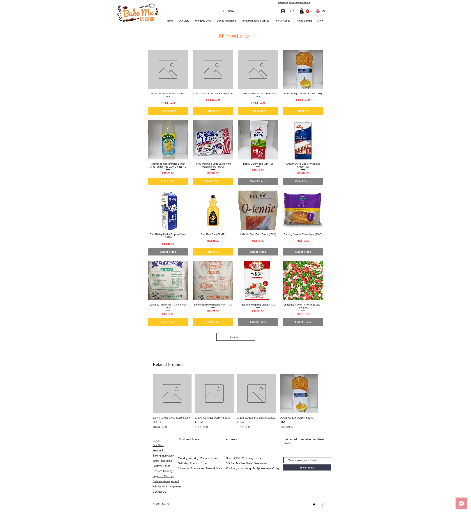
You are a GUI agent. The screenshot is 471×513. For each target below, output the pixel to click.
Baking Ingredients (164, 455)
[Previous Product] (147, 393)
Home (156, 440)
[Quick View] (168, 69)
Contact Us (159, 491)
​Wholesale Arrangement (167, 486)
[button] (302, 10)
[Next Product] (323, 393)
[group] (235, 404)
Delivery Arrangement (166, 481)
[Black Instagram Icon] (322, 504)
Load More (235, 336)
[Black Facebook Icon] (314, 504)
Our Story (158, 445)
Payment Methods (163, 476)
